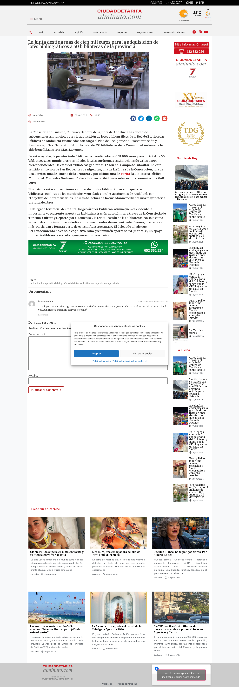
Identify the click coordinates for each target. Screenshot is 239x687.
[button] (30, 32)
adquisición (48, 283)
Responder (43, 315)
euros (94, 283)
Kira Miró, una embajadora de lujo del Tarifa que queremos (116, 553)
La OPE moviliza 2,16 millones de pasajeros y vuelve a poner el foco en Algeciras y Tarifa (178, 629)
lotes (106, 283)
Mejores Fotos (145, 32)
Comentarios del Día (174, 32)
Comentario (36, 334)
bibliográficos (62, 283)
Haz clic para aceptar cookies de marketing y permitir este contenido (181, 675)
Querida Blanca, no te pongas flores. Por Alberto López (180, 553)
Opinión (79, 32)
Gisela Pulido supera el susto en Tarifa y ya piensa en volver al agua (57, 553)
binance (43, 301)
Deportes (122, 32)
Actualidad (59, 32)
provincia (114, 283)
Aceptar (96, 353)
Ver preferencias (143, 353)
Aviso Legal (140, 361)
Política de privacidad (123, 361)
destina (86, 283)
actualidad (36, 283)
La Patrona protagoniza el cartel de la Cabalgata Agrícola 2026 (116, 628)
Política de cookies (102, 361)
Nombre (33, 375)
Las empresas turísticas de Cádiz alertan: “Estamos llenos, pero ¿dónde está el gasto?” (55, 629)
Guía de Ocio (100, 32)
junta (100, 283)
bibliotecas (76, 283)
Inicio (41, 32)
